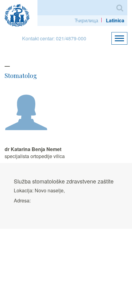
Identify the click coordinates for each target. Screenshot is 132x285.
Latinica (115, 20)
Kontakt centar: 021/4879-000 (54, 38)
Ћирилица (86, 20)
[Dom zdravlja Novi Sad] (19, 14)
